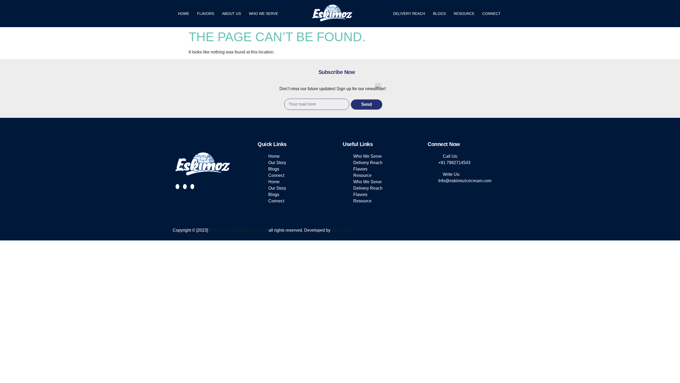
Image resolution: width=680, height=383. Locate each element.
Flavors (205, 13)
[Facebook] (177, 186)
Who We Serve (263, 13)
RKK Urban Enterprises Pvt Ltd (238, 230)
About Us (231, 13)
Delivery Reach (409, 13)
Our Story (277, 162)
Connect (491, 13)
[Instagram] (185, 186)
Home (183, 13)
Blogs (439, 13)
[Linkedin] (192, 186)
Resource (464, 13)
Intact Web (341, 230)
